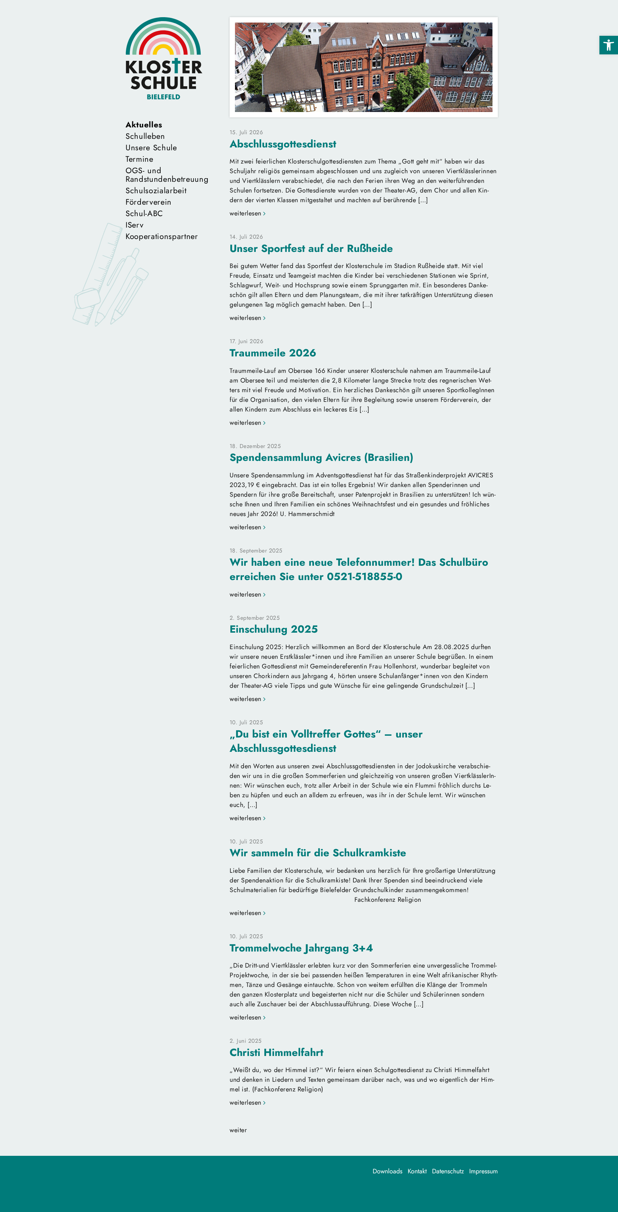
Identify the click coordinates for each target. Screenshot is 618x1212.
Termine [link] (139, 159)
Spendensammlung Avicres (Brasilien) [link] (321, 457)
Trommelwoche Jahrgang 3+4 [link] (301, 947)
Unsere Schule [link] (151, 147)
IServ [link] (134, 224)
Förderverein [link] (149, 202)
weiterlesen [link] (245, 213)
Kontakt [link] (417, 1171)
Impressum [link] (483, 1171)
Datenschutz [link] (448, 1171)
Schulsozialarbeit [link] (156, 190)
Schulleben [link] (145, 136)
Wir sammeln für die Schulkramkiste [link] (318, 852)
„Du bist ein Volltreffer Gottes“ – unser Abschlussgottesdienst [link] (326, 741)
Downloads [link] (387, 1171)
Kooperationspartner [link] (162, 236)
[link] (608, 45)
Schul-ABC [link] (144, 213)
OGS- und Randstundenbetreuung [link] (164, 174)
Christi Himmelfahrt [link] (276, 1052)
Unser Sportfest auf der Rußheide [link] (311, 248)
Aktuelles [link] (144, 124)
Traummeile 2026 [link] (273, 352)
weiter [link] (238, 1130)
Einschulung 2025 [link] (274, 629)
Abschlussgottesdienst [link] (283, 143)
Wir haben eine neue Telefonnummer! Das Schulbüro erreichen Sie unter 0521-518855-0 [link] (359, 569)
